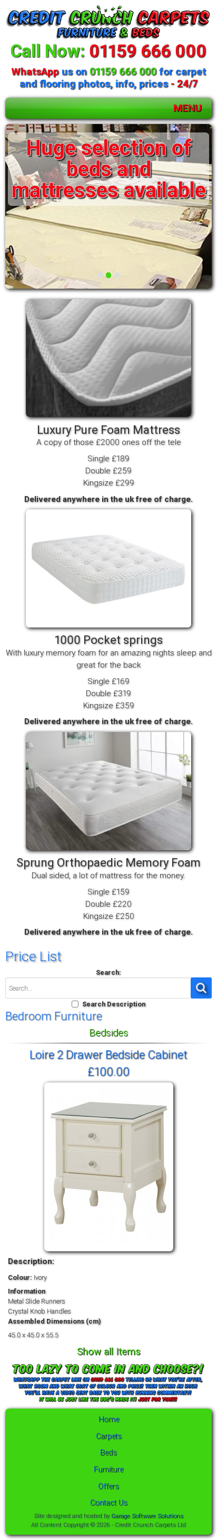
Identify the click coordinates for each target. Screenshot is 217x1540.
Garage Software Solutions (147, 1515)
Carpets (109, 1436)
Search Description (113, 1004)
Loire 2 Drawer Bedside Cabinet (108, 1054)
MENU (187, 108)
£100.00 (108, 1071)
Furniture (108, 1469)
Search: (108, 972)
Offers (108, 1486)
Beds (108, 1452)
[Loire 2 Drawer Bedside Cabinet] (108, 1252)
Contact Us (108, 1502)
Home (108, 1419)
